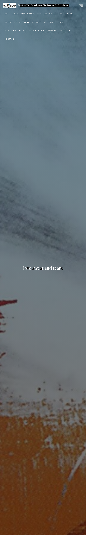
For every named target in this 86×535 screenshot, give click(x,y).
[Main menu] (81, 5)
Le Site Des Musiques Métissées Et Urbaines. (43, 5)
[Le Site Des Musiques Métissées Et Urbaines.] (9, 5)
